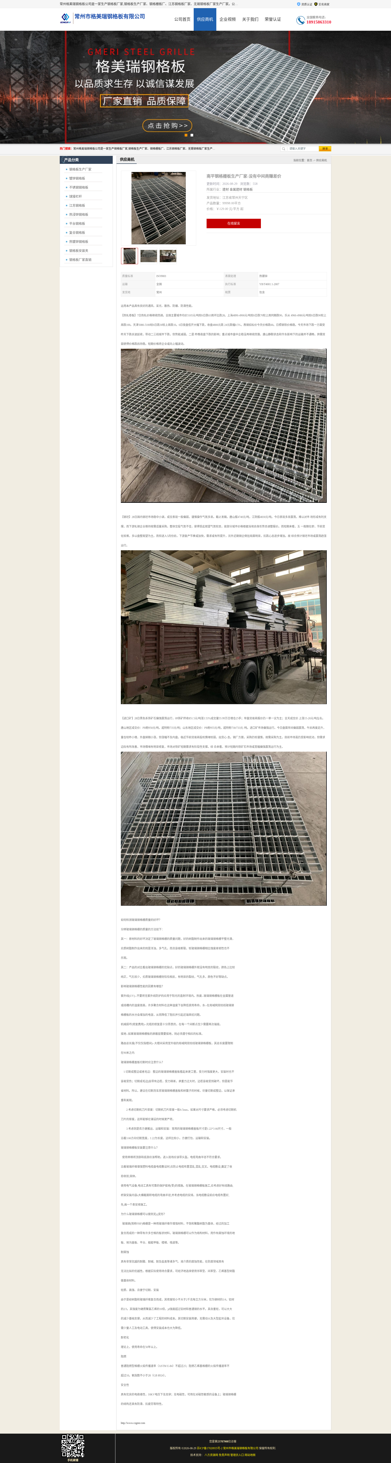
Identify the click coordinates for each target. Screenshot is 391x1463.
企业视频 (227, 19)
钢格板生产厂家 (80, 169)
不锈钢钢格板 (78, 187)
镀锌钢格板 (77, 178)
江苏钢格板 (77, 205)
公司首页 (182, 19)
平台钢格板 (77, 223)
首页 (309, 160)
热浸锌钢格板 (78, 214)
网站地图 (250, 1455)
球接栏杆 (75, 196)
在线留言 (233, 223)
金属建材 (236, 189)
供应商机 (205, 19)
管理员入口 (237, 1455)
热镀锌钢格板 (78, 241)
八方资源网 (211, 1455)
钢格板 (248, 189)
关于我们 (250, 19)
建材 (225, 189)
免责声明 (224, 1455)
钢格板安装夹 (78, 250)
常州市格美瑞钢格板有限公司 (240, 1448)
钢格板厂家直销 (80, 259)
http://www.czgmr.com (133, 1423)
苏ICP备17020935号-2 (209, 1448)
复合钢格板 (77, 232)
